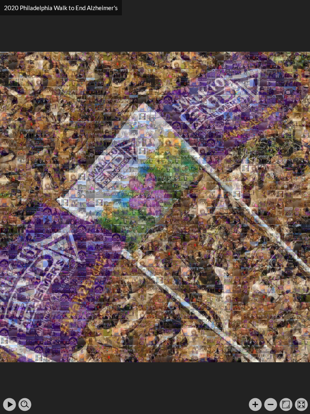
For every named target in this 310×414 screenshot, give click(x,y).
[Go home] (286, 404)
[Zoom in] (255, 404)
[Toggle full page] (301, 404)
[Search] (24, 404)
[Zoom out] (270, 404)
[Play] (9, 404)
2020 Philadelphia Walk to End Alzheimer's (61, 7)
